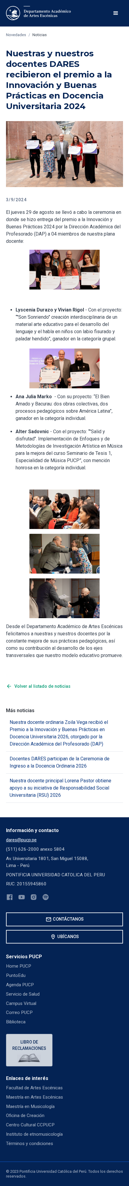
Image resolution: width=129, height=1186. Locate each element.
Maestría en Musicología (30, 1106)
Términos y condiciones (29, 1143)
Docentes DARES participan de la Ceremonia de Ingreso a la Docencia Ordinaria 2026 (60, 762)
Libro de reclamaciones (29, 1045)
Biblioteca (16, 1022)
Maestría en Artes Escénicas (34, 1097)
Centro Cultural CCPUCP (30, 1125)
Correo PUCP (19, 1012)
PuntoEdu (16, 975)
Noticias (39, 35)
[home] (39, 13)
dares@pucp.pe (21, 840)
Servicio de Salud (23, 994)
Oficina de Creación (25, 1115)
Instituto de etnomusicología (34, 1134)
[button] (116, 13)
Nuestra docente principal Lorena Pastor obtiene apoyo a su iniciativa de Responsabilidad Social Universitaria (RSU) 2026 (60, 788)
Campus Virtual (21, 1003)
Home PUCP (18, 966)
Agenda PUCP (20, 984)
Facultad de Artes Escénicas (34, 1088)
